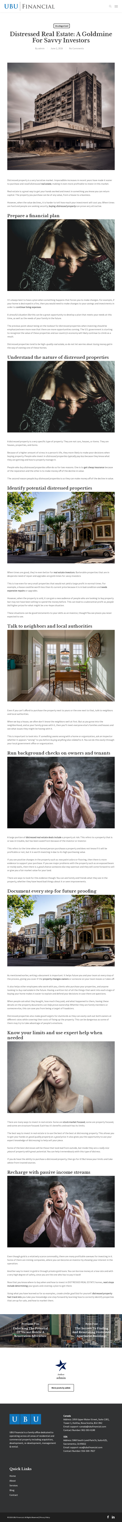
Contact (14, 1494)
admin (41, 48)
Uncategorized (61, 26)
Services (14, 1485)
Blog (12, 1490)
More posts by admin (61, 1387)
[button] (116, 6)
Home (13, 1475)
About (13, 1480)
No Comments (76, 48)
